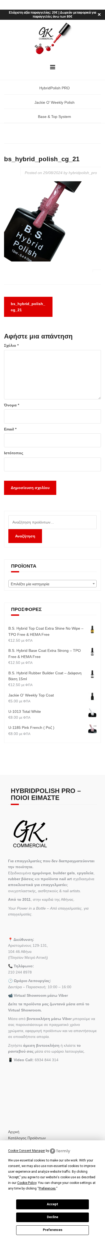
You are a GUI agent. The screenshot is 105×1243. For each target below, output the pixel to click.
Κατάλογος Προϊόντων (27, 1138)
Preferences (52, 1230)
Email (10, 429)
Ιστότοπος (13, 453)
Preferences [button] (47, 1188)
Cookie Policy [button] (26, 1183)
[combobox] (52, 583)
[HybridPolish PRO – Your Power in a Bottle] (52, 39)
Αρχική (13, 1132)
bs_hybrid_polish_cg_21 (28, 307)
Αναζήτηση (25, 536)
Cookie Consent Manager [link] (26, 1151)
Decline (52, 1217)
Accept (52, 1204)
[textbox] (52, 584)
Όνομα (11, 405)
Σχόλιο (11, 345)
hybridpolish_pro (83, 173)
